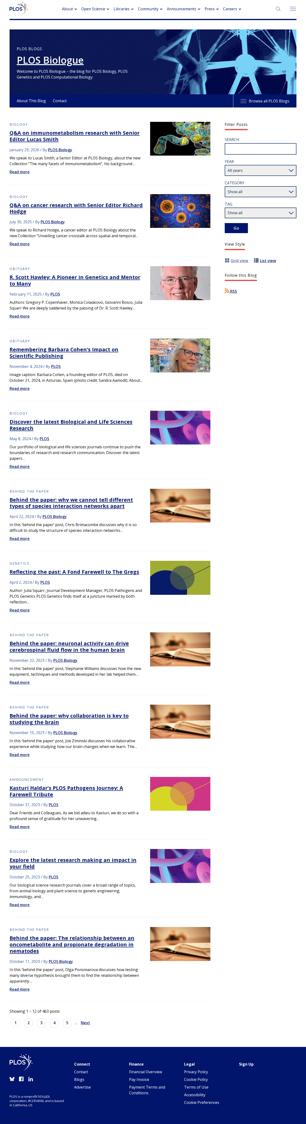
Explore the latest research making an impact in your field (73, 863)
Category (234, 183)
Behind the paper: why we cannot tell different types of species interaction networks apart (71, 503)
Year (229, 161)
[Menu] (293, 9)
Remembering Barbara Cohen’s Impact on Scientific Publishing (64, 352)
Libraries (122, 8)
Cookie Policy (196, 1079)
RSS (233, 291)
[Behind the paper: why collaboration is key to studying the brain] (180, 722)
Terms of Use (196, 1087)
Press (210, 8)
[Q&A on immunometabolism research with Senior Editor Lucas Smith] (180, 139)
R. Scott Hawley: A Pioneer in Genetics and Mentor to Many (75, 280)
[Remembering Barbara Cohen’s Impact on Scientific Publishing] (180, 355)
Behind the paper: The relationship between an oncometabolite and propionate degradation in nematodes (72, 944)
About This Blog (31, 100)
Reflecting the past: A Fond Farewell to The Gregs (74, 571)
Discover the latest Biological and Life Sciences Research (71, 425)
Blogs (79, 1079)
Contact (60, 100)
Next (85, 1022)
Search (232, 139)
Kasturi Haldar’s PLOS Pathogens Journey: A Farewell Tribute (66, 791)
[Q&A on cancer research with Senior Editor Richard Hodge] (180, 211)
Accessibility (194, 1094)
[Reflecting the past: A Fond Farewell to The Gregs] (180, 578)
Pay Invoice (139, 1079)
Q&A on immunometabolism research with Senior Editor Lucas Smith (75, 136)
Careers (230, 8)
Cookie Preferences (201, 1102)
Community (148, 8)
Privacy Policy (196, 1071)
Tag (228, 204)
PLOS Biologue (50, 60)
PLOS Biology (60, 149)
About (67, 8)
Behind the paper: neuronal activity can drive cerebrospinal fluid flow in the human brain (69, 646)
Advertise (82, 1087)
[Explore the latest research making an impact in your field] (180, 866)
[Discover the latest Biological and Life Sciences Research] (180, 428)
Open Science (93, 8)
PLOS (55, 294)
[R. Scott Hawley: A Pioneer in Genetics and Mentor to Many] (180, 283)
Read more (20, 171)
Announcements (181, 8)
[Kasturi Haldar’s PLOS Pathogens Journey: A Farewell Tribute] (180, 794)
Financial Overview (145, 1071)
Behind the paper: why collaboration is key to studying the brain (69, 718)
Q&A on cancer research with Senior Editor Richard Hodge (76, 208)
